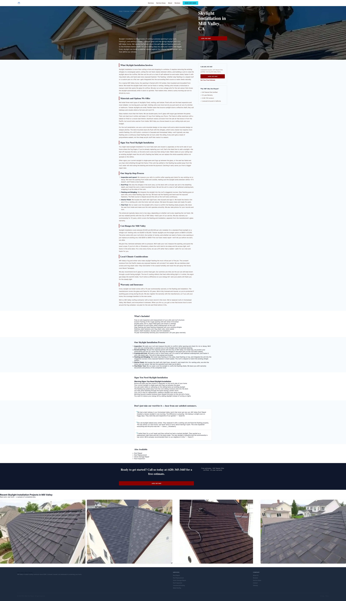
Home (120, 11)
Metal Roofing (177, 588)
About (170, 3)
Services (151, 3)
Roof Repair (138, 453)
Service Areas (161, 3)
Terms (327, 596)
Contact (255, 583)
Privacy (322, 596)
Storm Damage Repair (141, 457)
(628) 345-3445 (190, 3)
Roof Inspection (139, 458)
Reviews (177, 3)
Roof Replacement (140, 455)
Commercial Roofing (179, 585)
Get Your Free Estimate (207, 80)
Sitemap (255, 585)
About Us (255, 575)
